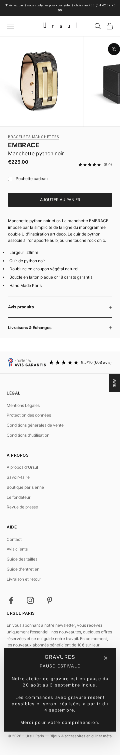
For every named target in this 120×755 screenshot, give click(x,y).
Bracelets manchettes (33, 137)
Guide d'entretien (23, 569)
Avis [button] (114, 383)
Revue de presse (22, 506)
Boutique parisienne (25, 487)
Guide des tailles (22, 559)
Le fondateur (19, 497)
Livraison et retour (24, 579)
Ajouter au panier (60, 199)
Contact (14, 539)
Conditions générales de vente (35, 425)
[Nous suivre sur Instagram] (30, 600)
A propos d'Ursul (22, 467)
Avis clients (17, 549)
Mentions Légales (23, 405)
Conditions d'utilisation (28, 435)
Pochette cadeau (32, 178)
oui (8, 179)
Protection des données (29, 415)
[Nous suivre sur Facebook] (11, 600)
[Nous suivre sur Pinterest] (49, 600)
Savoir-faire (18, 477)
